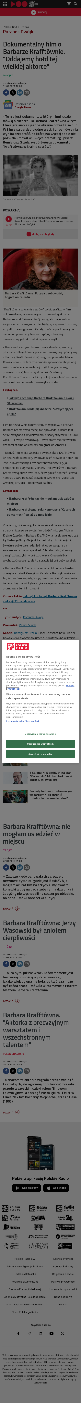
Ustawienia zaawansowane (40, 733)
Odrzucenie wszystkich (40, 743)
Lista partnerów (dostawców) (22, 721)
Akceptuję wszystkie (41, 754)
